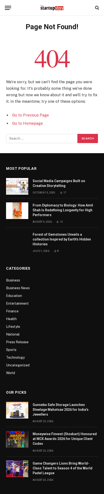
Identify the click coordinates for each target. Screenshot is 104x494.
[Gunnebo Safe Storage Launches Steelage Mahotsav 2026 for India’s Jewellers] (17, 410)
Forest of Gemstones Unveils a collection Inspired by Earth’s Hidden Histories (62, 239)
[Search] (96, 7)
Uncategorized (18, 365)
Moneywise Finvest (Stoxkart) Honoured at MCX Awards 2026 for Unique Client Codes (65, 439)
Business (13, 280)
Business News (18, 288)
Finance (12, 311)
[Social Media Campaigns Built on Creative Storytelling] (17, 186)
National (13, 334)
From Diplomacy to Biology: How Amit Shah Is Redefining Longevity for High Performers (63, 210)
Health (11, 319)
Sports (11, 350)
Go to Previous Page (30, 115)
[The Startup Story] (52, 7)
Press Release (17, 342)
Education (14, 296)
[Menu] (8, 7)
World (10, 373)
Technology (15, 357)
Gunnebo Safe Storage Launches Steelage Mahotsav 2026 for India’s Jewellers (61, 409)
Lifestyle (13, 327)
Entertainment (17, 303)
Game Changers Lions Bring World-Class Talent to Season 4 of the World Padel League (62, 468)
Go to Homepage (27, 123)
